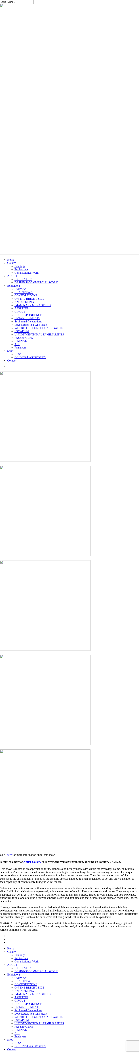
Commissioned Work (26, 961)
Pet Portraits (21, 958)
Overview (20, 977)
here (9, 854)
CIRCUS (19, 1000)
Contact (11, 1049)
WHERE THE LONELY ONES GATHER (39, 1016)
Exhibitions (13, 974)
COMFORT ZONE (25, 984)
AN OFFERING (24, 990)
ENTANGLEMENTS (27, 1007)
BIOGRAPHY (23, 968)
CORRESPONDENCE (28, 1003)
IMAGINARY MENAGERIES (32, 994)
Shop (10, 1039)
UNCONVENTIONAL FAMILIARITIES (39, 1023)
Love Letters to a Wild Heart (30, 1013)
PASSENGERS (23, 1026)
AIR (17, 1033)
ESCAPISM (21, 1020)
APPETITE (21, 997)
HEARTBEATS (23, 981)
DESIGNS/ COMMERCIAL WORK (36, 971)
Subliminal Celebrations (28, 1010)
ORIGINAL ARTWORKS (30, 1046)
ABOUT (12, 964)
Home (10, 948)
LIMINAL (20, 1029)
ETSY (18, 1042)
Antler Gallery (32, 861)
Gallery (11, 951)
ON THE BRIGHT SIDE (29, 987)
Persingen (20, 1036)
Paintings (19, 955)
